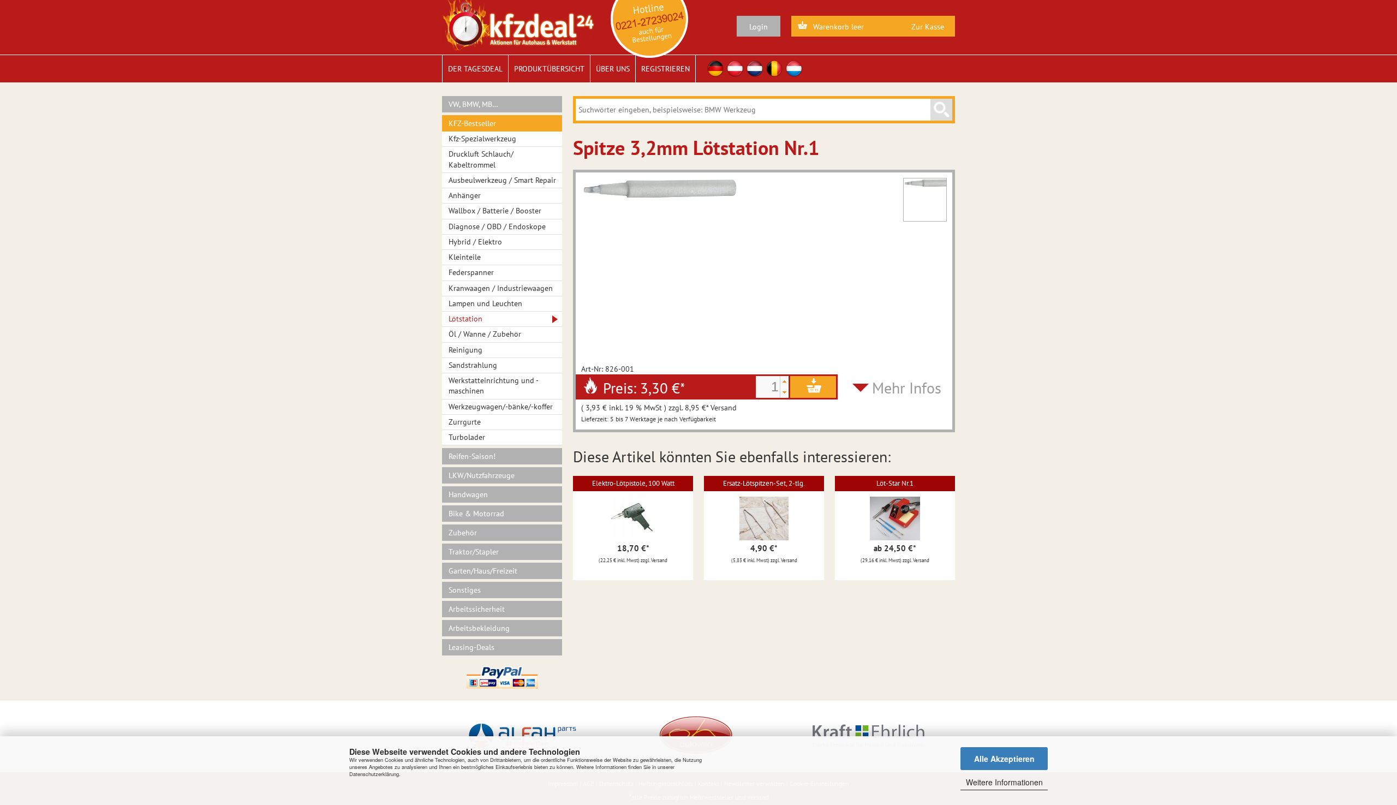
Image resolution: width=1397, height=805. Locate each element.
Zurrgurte (465, 422)
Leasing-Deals (471, 647)
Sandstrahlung (473, 365)
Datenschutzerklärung (374, 774)
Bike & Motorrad (476, 513)
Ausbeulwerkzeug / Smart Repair (502, 180)
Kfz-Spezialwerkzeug (482, 139)
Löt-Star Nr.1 (895, 483)
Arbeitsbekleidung (479, 628)
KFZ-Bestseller (472, 123)
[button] (784, 381)
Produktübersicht (549, 69)
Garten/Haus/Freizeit (483, 571)
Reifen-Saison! (472, 456)
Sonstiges (465, 590)
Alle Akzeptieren (1004, 758)
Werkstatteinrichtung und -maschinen (494, 385)
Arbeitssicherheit (477, 609)
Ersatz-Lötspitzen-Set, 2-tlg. (764, 483)
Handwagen (468, 494)
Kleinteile (465, 257)
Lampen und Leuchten (485, 303)
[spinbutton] (768, 387)
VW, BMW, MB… (473, 104)
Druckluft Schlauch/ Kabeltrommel (481, 159)
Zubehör (463, 533)
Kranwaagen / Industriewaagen (501, 288)
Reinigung (465, 350)
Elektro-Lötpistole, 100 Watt (633, 483)
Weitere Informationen (1004, 782)
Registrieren (665, 69)
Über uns (613, 69)
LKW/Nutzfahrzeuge (482, 475)
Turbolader (467, 437)
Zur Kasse (927, 27)
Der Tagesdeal (475, 69)
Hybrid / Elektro (475, 242)
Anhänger (465, 195)
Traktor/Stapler (474, 552)
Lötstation (465, 319)
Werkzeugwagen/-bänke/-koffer (501, 407)
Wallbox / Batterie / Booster (495, 211)
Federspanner (471, 272)
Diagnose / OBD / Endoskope (497, 226)
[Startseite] (518, 24)
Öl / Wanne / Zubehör (485, 334)
